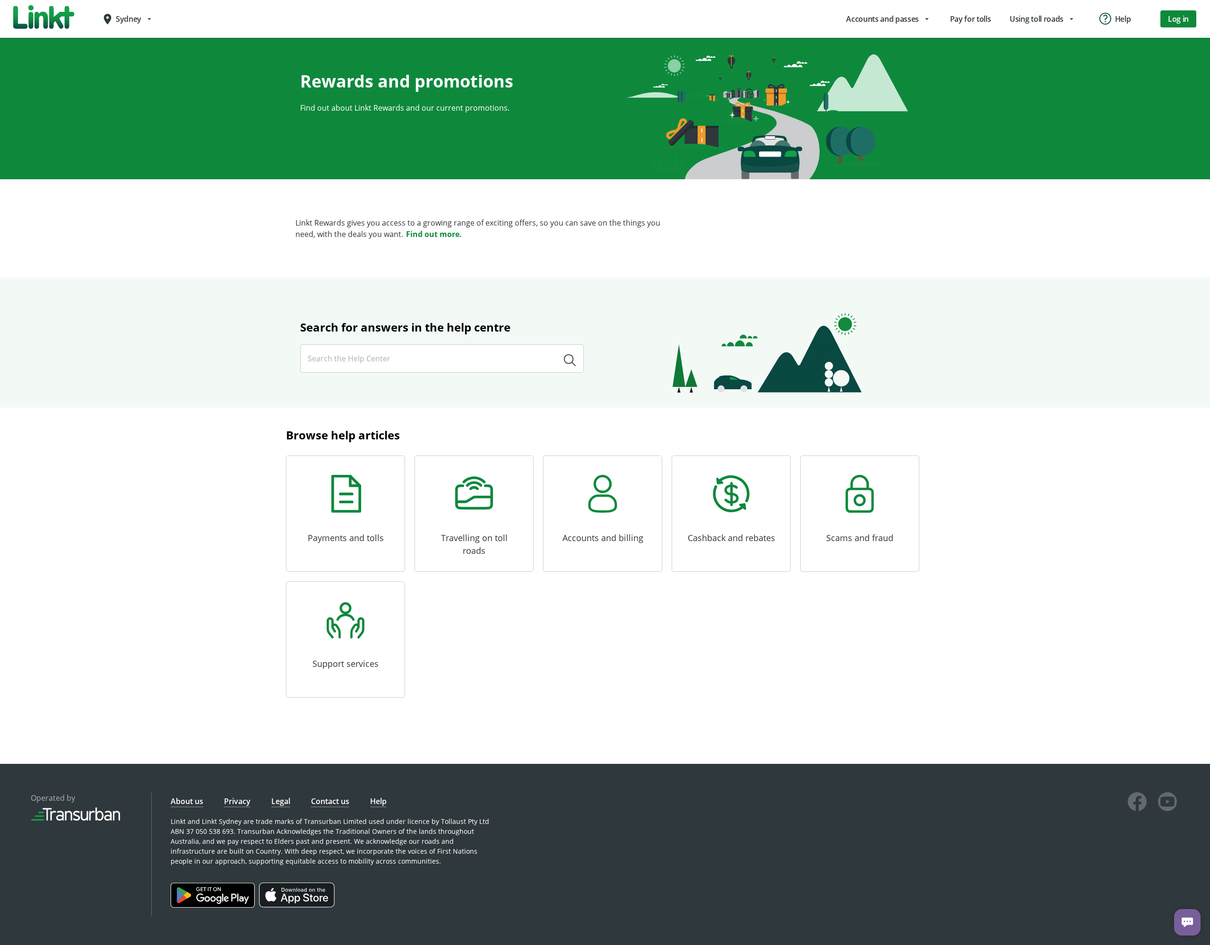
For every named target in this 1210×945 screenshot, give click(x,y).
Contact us (330, 801)
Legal (280, 801)
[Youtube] (1167, 803)
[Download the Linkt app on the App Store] (298, 905)
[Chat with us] (1187, 922)
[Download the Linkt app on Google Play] (215, 905)
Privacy (237, 801)
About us (187, 801)
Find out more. (434, 234)
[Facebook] (1137, 803)
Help (378, 801)
